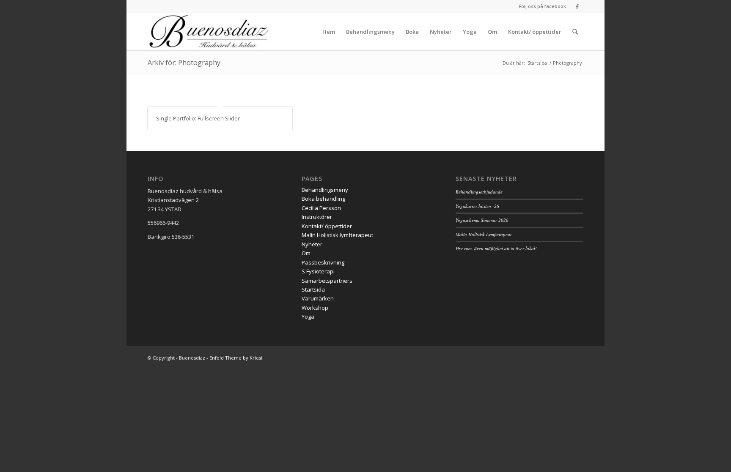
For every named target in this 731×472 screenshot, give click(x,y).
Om (306, 253)
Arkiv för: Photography (184, 62)
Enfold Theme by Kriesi (235, 358)
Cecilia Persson (321, 208)
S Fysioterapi (318, 271)
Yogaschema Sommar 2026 (482, 220)
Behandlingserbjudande (479, 191)
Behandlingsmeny (325, 190)
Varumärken (318, 298)
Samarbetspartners (327, 280)
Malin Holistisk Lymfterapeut (483, 234)
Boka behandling (323, 198)
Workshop (315, 307)
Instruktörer (317, 217)
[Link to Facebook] (577, 6)
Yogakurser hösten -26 (477, 206)
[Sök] (575, 31)
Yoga (308, 316)
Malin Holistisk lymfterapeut (337, 235)
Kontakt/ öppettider (327, 226)
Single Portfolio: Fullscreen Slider (198, 118)
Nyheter (312, 244)
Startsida (313, 289)
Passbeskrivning (323, 262)
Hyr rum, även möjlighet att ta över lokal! (496, 248)
